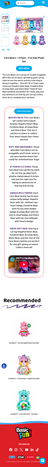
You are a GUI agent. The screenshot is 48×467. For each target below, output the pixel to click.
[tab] (24, 111)
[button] (3, 49)
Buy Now (24, 68)
